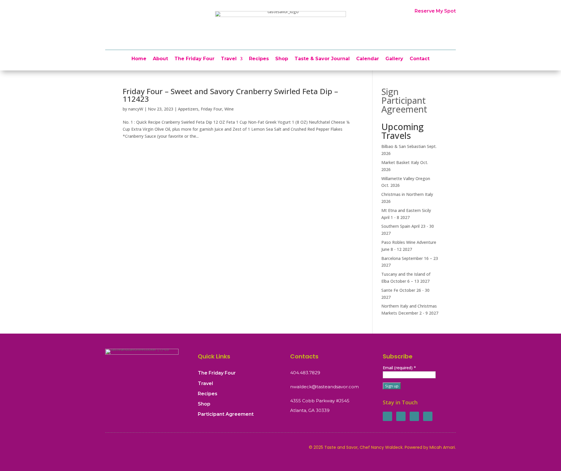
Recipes (259, 59)
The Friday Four (194, 59)
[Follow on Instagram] (414, 416)
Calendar (367, 59)
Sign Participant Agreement (404, 100)
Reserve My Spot (435, 11)
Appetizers (188, 109)
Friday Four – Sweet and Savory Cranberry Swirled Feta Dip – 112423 (230, 95)
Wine (229, 109)
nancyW (135, 109)
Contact (420, 59)
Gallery (394, 59)
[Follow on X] (401, 416)
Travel (229, 59)
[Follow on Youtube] (427, 416)
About (160, 59)
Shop (281, 59)
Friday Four (211, 109)
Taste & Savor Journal (322, 59)
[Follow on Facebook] (387, 416)
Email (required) (399, 367)
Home (138, 59)
